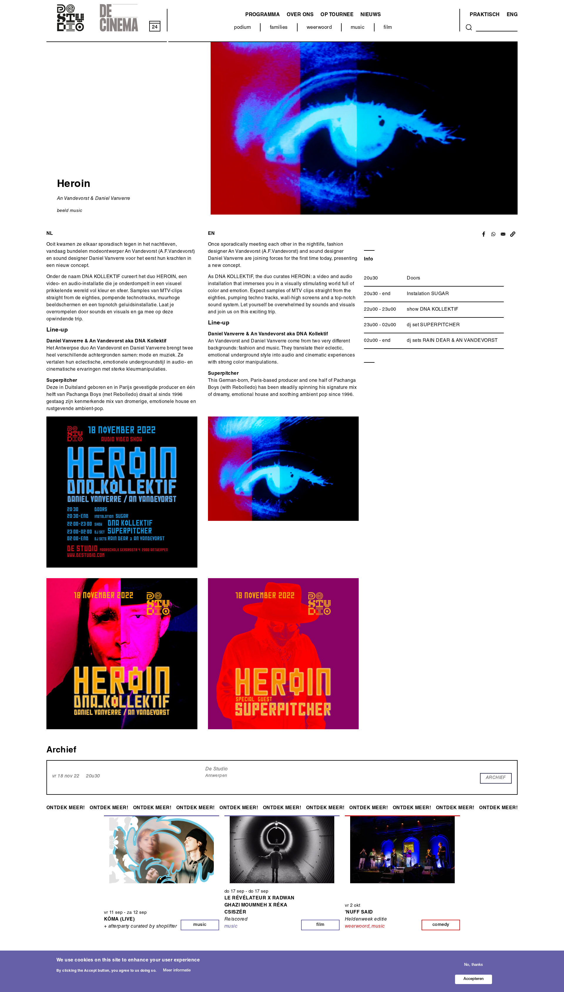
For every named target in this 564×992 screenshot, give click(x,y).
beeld (62, 211)
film (388, 27)
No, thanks (473, 965)
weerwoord (319, 27)
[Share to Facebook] (483, 234)
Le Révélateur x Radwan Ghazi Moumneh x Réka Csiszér (259, 905)
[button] (512, 234)
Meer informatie (177, 971)
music (358, 27)
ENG (512, 15)
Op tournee (336, 15)
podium (242, 27)
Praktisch (484, 15)
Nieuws (370, 15)
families (279, 27)
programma (262, 15)
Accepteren (474, 979)
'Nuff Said (359, 912)
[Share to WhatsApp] (493, 234)
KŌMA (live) (119, 919)
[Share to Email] (503, 234)
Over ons (300, 15)
